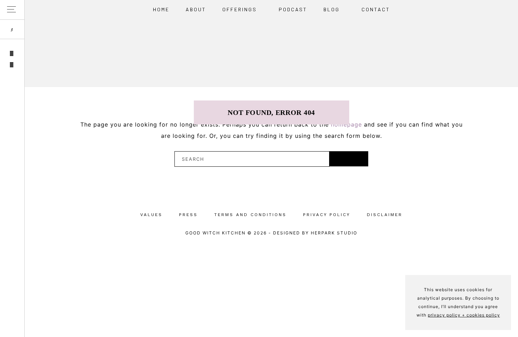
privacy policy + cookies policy (464, 315)
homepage (346, 124)
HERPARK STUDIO (334, 232)
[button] (12, 9)
